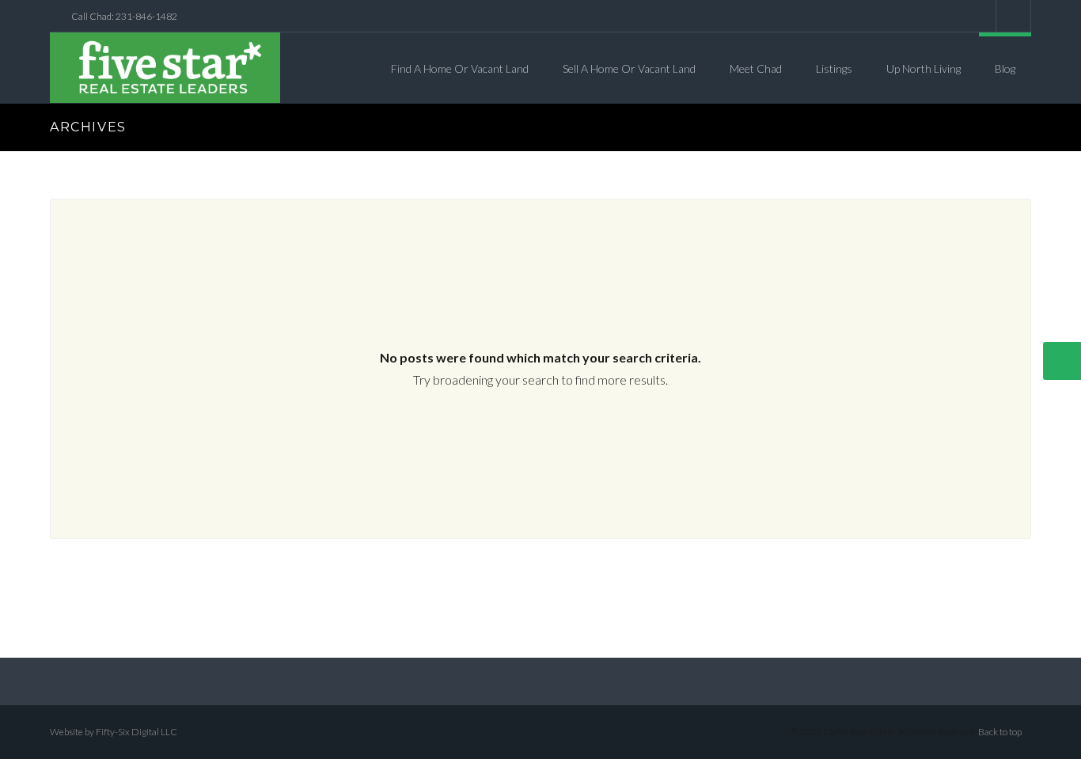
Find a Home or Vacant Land (460, 68)
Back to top (1000, 732)
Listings (834, 68)
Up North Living (923, 68)
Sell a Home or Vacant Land (629, 68)
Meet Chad (756, 68)
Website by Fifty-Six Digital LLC (113, 732)
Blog (1005, 68)
